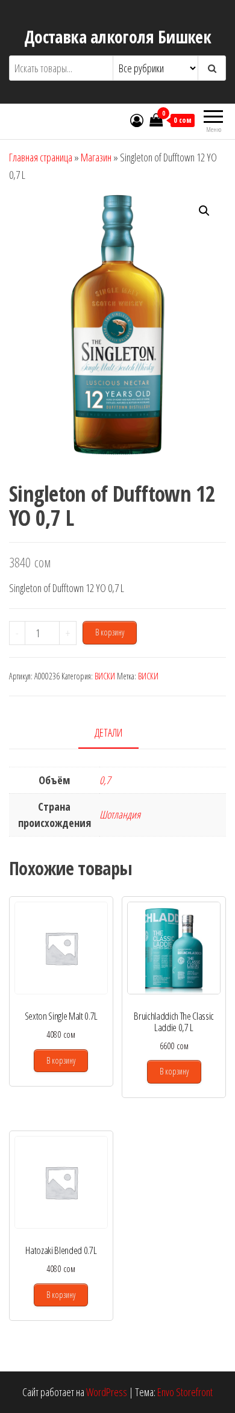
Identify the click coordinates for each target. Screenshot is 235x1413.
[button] (204, 211)
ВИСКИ (105, 676)
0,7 (104, 780)
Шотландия (119, 814)
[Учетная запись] (136, 120)
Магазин (96, 157)
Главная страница (40, 157)
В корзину (109, 632)
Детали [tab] (108, 732)
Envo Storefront (185, 1392)
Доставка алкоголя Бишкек (118, 36)
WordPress (106, 1392)
